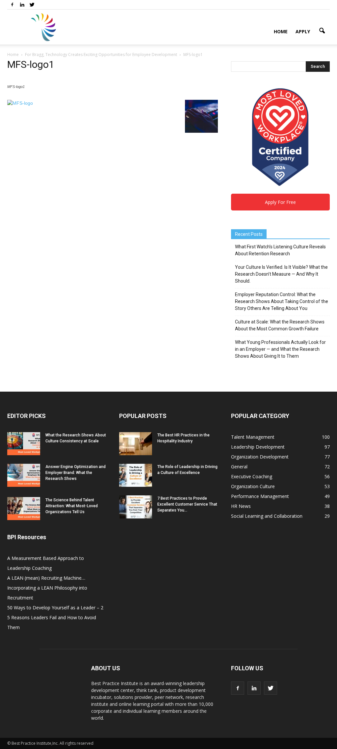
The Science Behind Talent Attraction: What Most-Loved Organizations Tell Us (71, 506)
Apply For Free (280, 202)
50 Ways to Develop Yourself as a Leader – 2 (55, 607)
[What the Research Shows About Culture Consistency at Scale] (23, 443)
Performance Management (260, 496)
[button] (322, 31)
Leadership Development (258, 447)
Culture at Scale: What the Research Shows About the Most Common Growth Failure (279, 325)
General (239, 466)
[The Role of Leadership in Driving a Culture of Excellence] (135, 475)
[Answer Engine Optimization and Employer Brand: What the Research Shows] (23, 475)
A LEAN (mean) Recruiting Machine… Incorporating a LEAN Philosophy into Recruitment (47, 588)
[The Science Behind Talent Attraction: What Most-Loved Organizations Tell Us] (23, 508)
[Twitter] (32, 5)
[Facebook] (12, 5)
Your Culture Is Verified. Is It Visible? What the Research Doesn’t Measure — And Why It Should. (281, 274)
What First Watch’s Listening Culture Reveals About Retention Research (280, 250)
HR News (241, 506)
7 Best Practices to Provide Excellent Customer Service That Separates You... (187, 504)
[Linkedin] (22, 5)
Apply (303, 31)
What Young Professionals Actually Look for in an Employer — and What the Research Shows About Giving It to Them (280, 349)
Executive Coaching (251, 476)
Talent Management (252, 437)
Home (281, 31)
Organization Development (260, 457)
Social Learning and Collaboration (266, 516)
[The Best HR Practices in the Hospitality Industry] (135, 443)
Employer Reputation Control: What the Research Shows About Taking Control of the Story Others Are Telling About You (281, 301)
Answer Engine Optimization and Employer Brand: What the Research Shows (75, 472)
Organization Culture (253, 486)
